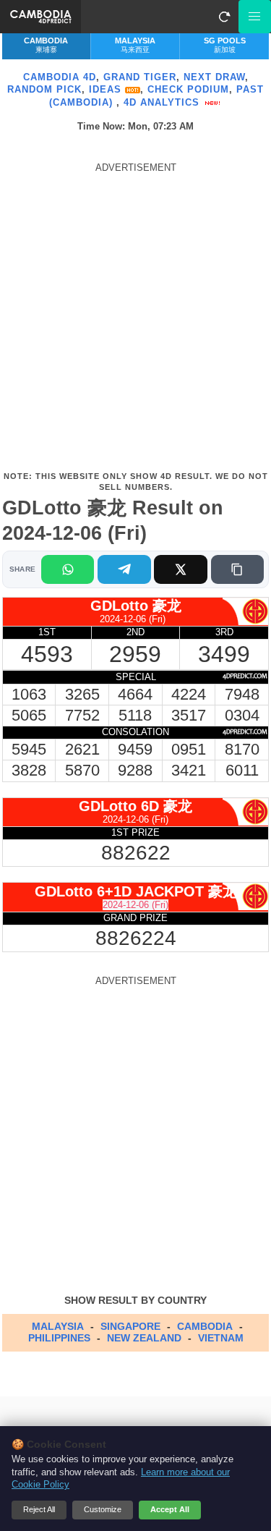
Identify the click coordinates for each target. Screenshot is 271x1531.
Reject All (39, 1509)
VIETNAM (221, 1338)
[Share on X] (180, 569)
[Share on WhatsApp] (67, 569)
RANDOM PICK (44, 89)
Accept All (169, 1509)
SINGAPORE (130, 1326)
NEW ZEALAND (144, 1338)
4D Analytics (163, 102)
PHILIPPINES (59, 1338)
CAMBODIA (205, 1326)
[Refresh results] (224, 16)
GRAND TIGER (139, 77)
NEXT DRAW (214, 77)
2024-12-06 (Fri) (135, 904)
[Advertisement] (135, 316)
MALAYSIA (58, 1326)
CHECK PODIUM (188, 89)
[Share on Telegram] (124, 569)
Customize (102, 1509)
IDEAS (107, 89)
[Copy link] (237, 569)
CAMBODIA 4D (59, 77)
